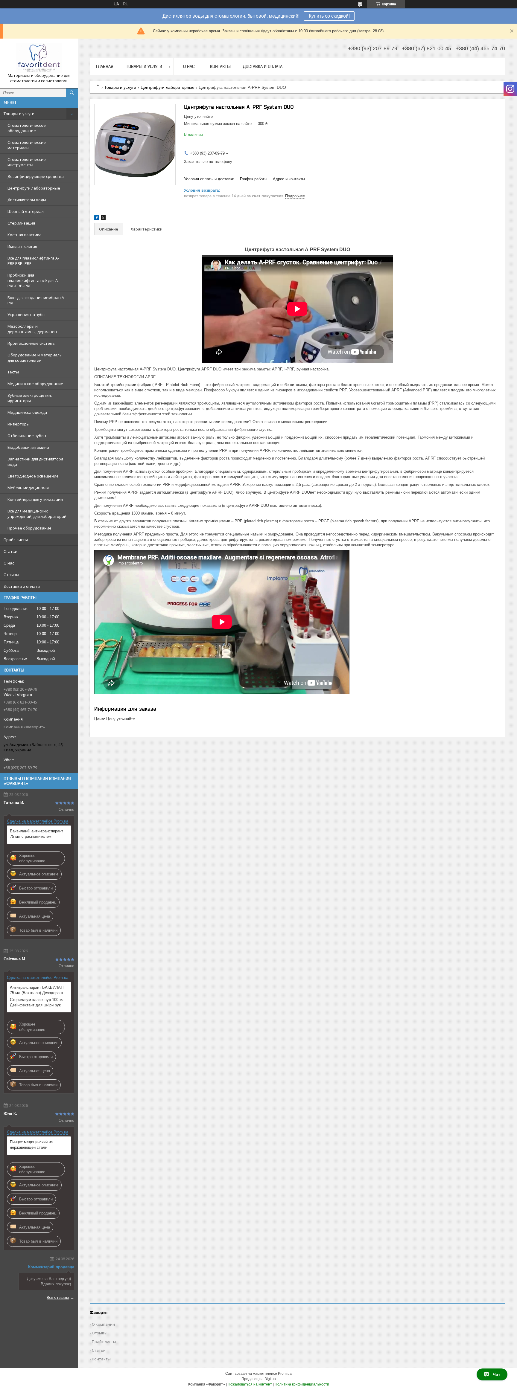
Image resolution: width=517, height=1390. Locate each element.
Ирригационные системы (31, 343)
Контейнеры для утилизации (35, 499)
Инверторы (18, 424)
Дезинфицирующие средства (35, 176)
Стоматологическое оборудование (26, 128)
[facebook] (96, 218)
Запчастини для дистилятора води (35, 461)
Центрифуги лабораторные (33, 188)
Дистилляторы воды (26, 199)
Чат (496, 1374)
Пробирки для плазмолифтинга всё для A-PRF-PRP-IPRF (33, 280)
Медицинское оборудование (35, 383)
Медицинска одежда (27, 412)
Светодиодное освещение (33, 476)
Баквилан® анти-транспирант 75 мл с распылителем (36, 834)
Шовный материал (25, 211)
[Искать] (72, 92)
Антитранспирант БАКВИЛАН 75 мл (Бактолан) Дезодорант (36, 990)
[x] (103, 218)
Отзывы (11, 574)
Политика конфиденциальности (302, 1384)
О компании (103, 1324)
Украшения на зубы (26, 314)
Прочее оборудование (29, 528)
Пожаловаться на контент (250, 1384)
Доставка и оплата (22, 586)
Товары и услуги (19, 113)
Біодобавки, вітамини (28, 447)
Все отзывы (58, 1297)
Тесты (13, 372)
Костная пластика (24, 234)
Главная (104, 66)
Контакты (220, 66)
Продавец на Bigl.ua (258, 1379)
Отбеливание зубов (26, 435)
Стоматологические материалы (26, 145)
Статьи (10, 551)
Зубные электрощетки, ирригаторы (29, 398)
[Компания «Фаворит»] (38, 58)
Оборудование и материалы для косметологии (35, 357)
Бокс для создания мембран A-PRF (36, 300)
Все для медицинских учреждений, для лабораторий (36, 513)
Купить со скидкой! (329, 16)
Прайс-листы (16, 539)
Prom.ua (285, 1373)
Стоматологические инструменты (26, 162)
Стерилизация (21, 223)
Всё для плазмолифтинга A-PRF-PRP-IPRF (33, 260)
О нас (9, 563)
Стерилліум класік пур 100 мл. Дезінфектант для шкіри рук (38, 1002)
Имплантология (22, 246)
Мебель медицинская (28, 487)
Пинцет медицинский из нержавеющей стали (31, 1145)
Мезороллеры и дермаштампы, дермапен (32, 329)
